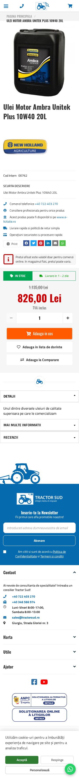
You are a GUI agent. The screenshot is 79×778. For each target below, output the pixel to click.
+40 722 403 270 (46, 203)
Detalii (9, 396)
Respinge (57, 759)
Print (14, 244)
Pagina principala (19, 16)
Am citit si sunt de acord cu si (40, 553)
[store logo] (32, 6)
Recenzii (11, 437)
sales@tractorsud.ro (26, 617)
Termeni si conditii (52, 556)
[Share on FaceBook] (27, 243)
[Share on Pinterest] (41, 243)
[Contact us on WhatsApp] (70, 769)
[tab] (39, 396)
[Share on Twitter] (34, 243)
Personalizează (39, 770)
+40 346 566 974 (23, 602)
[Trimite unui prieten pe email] (55, 243)
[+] (67, 318)
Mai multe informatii (22, 425)
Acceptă (22, 759)
